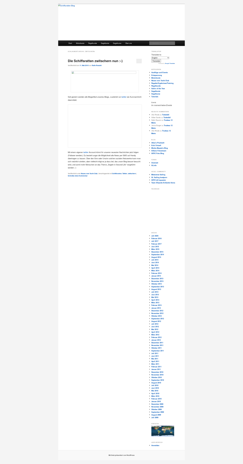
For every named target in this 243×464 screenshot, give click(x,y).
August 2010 (156, 382)
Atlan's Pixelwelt (157, 142)
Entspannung (156, 75)
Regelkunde (92, 43)
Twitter (124, 173)
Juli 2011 (154, 353)
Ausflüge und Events (159, 72)
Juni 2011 (155, 356)
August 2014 (156, 257)
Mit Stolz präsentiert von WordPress (122, 455)
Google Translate (170, 63)
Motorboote (80, 43)
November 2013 (157, 281)
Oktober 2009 (156, 409)
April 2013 (155, 300)
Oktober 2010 (156, 377)
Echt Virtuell (156, 145)
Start (70, 43)
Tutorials (154, 96)
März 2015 (155, 249)
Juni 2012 (155, 326)
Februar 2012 (156, 337)
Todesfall (165, 114)
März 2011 (155, 364)
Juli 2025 (154, 236)
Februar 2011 (156, 366)
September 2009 (157, 412)
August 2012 (156, 321)
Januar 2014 (156, 276)
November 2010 (157, 374)
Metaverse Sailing (158, 174)
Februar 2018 (156, 238)
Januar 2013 (156, 308)
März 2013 (155, 302)
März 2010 (155, 396)
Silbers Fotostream (158, 150)
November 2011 (157, 345)
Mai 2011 (154, 358)
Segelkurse (117, 43)
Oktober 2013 (156, 284)
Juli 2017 (154, 241)
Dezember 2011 (157, 342)
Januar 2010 (156, 401)
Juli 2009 (154, 417)
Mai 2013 (154, 297)
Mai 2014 (154, 265)
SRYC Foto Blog (157, 153)
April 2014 (155, 268)
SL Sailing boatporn (159, 177)
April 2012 (155, 332)
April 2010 (155, 393)
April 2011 (155, 361)
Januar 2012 (156, 340)
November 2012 (157, 313)
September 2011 (157, 350)
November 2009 (157, 406)
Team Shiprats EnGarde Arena (163, 182)
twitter (124, 96)
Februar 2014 (156, 273)
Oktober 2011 (156, 348)
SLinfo (154, 165)
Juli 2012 (154, 324)
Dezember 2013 (157, 278)
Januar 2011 (156, 369)
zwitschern (132, 173)
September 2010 (157, 380)
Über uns (128, 43)
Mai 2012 (154, 329)
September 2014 (157, 254)
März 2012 (155, 334)
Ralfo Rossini (97, 65)
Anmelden (155, 445)
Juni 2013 (155, 294)
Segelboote (105, 43)
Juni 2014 (155, 262)
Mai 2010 (154, 390)
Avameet (154, 162)
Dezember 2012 (157, 310)
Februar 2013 (156, 305)
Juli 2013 (154, 292)
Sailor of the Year (158, 88)
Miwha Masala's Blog (159, 148)
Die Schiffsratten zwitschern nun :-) (95, 60)
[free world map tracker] (162, 436)
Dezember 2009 (157, 404)
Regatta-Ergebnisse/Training (162, 83)
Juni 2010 (155, 388)
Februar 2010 (156, 398)
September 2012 (157, 318)
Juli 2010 (154, 385)
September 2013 (157, 286)
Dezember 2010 (157, 372)
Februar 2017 (156, 244)
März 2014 (155, 270)
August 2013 (156, 289)
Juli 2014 (154, 260)
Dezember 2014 (157, 252)
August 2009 (156, 415)
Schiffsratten (117, 173)
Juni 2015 (155, 246)
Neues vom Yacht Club (89, 173)
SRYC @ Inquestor (158, 180)
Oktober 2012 (156, 316)
